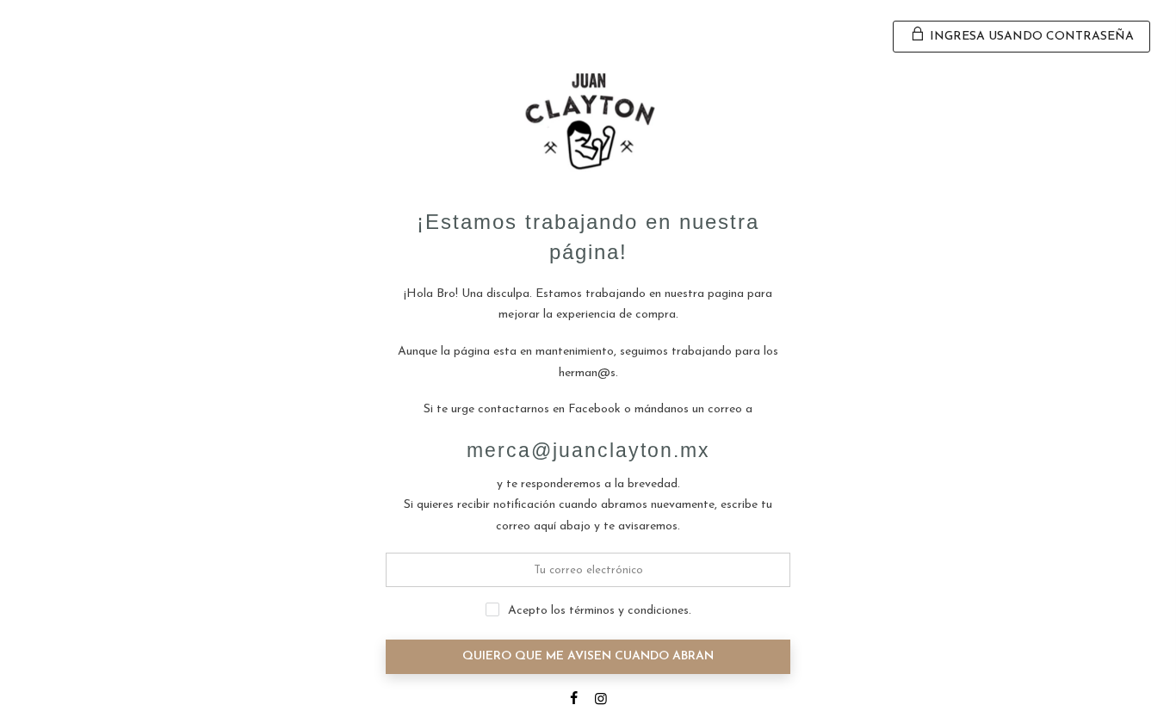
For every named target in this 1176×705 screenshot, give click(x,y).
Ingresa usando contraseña (1030, 36)
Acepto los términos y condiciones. (599, 610)
